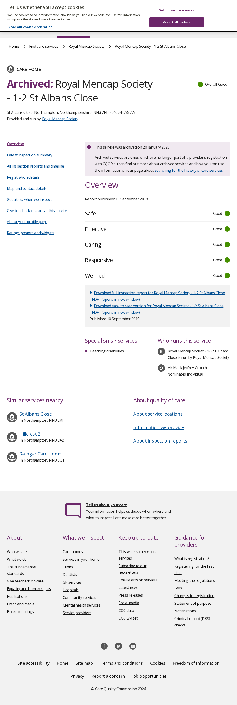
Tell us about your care (106, 504)
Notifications (185, 610)
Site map (84, 663)
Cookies (157, 663)
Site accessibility (34, 663)
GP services (72, 582)
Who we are (17, 551)
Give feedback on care (25, 581)
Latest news (128, 587)
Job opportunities (149, 676)
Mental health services (81, 605)
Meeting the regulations (194, 580)
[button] (212, 84)
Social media (128, 602)
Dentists (70, 574)
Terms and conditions (121, 663)
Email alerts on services (137, 579)
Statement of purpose (192, 603)
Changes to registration (194, 595)
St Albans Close (35, 414)
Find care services (43, 46)
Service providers (77, 612)
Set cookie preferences (176, 10)
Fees (178, 588)
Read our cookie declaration (31, 27)
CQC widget (128, 618)
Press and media (20, 604)
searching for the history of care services (189, 170)
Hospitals (70, 589)
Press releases (130, 595)
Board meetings (20, 611)
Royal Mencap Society (87, 46)
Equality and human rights (29, 588)
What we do (17, 559)
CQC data (126, 610)
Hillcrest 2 (29, 434)
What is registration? (191, 558)
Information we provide (158, 427)
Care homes (73, 551)
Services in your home (81, 559)
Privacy (77, 676)
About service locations (157, 414)
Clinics (68, 566)
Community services (79, 597)
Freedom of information (196, 663)
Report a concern (108, 676)
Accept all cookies (176, 22)
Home (14, 46)
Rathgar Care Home (40, 454)
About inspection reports (160, 441)
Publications (17, 596)
